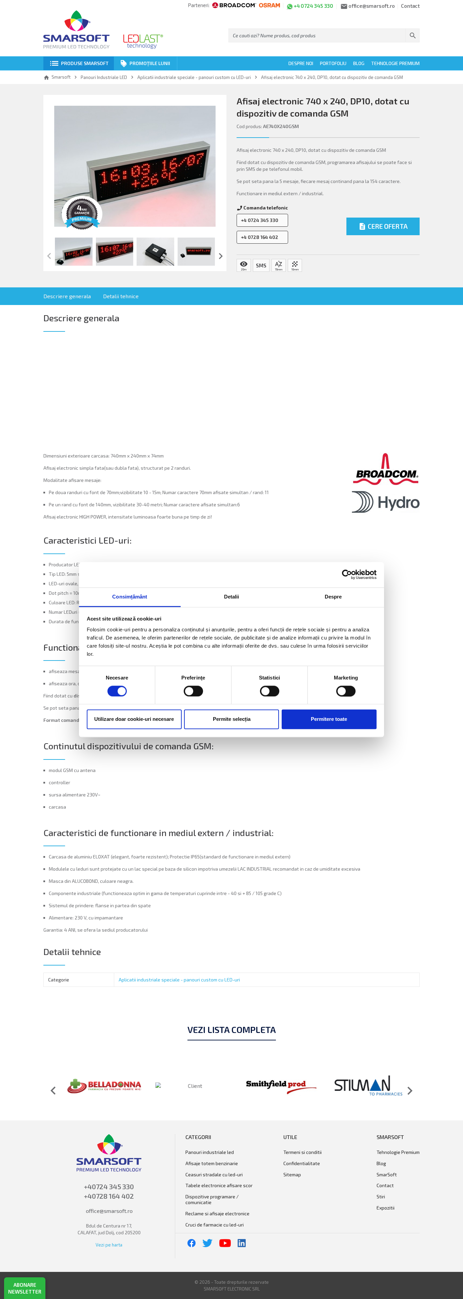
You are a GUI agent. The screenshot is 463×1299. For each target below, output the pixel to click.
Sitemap (292, 1174)
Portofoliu (333, 63)
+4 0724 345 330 (259, 220)
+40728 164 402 (109, 1196)
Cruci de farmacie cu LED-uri (214, 1224)
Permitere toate (329, 719)
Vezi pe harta (109, 1244)
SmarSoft (387, 1174)
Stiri (381, 1196)
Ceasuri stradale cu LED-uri (214, 1174)
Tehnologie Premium (395, 63)
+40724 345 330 (109, 1186)
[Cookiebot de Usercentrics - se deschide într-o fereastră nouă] (347, 574)
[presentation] (49, 256)
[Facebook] (191, 1243)
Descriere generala (67, 296)
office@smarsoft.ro (109, 1210)
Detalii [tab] (231, 597)
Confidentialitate (301, 1163)
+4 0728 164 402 (259, 237)
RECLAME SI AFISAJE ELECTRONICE (217, 1213)
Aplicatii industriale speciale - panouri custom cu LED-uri (179, 979)
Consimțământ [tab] (129, 597)
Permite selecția (231, 719)
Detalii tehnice (121, 296)
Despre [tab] (333, 597)
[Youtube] (225, 1243)
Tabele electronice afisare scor (219, 1185)
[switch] (193, 691)
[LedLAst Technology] (143, 42)
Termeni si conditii (302, 1152)
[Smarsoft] (76, 30)
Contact (410, 6)
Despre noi (300, 63)
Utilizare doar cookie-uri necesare (134, 719)
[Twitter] (207, 1243)
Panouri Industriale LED (209, 1152)
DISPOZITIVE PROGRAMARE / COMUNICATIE (212, 1199)
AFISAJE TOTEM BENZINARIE (211, 1163)
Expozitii (386, 1208)
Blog (358, 63)
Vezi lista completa (231, 1030)
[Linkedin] (242, 1243)
